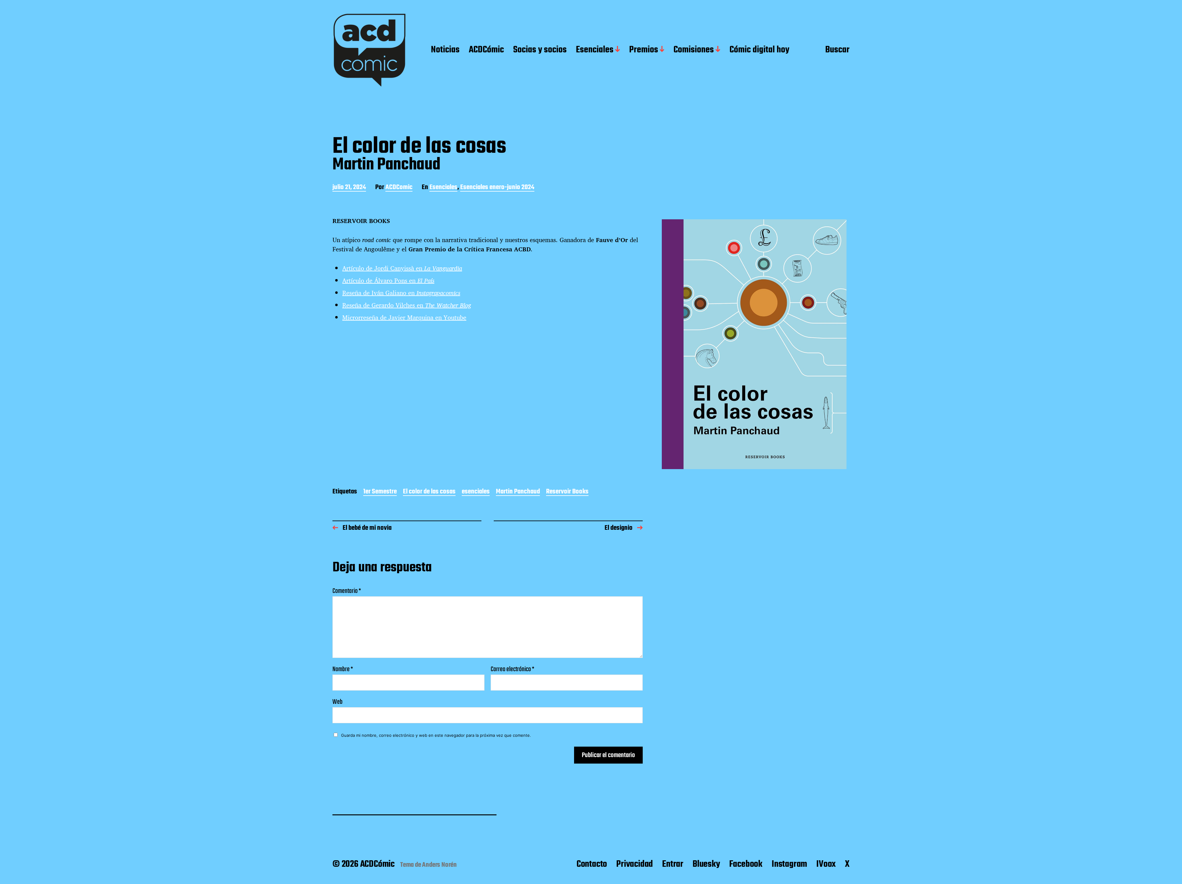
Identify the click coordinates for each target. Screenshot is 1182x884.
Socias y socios (540, 50)
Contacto (592, 864)
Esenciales (594, 50)
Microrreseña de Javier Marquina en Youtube (404, 317)
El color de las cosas (429, 492)
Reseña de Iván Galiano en (401, 293)
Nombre (342, 669)
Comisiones (693, 50)
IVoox (826, 864)
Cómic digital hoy (759, 50)
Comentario (346, 591)
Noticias (445, 50)
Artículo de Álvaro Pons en (388, 280)
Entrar (672, 864)
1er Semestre (380, 492)
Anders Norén (439, 865)
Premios (643, 50)
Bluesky (706, 864)
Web (337, 701)
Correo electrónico (512, 669)
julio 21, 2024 (349, 188)
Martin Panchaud (518, 492)
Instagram (789, 864)
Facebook (745, 864)
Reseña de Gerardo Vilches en (406, 305)
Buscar (837, 50)
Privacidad (634, 864)
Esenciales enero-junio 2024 (497, 188)
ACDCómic (486, 50)
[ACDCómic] (369, 50)
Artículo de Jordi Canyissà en (402, 268)
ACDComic (398, 188)
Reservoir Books (567, 492)
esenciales (476, 492)
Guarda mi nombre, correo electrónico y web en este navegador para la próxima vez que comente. (436, 735)
